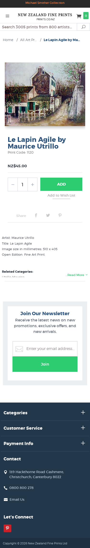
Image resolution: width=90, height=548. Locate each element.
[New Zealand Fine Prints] (45, 15)
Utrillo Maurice (13, 277)
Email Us (17, 499)
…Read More (75, 275)
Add (61, 184)
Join (45, 364)
